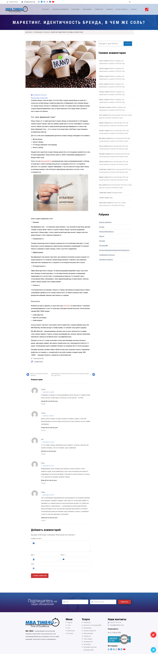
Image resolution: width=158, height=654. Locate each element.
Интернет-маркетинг (122, 9)
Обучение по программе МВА (60, 9)
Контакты (134, 9)
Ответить (43, 404)
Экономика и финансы (106, 259)
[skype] (44, 2)
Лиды (111, 198)
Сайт (33, 564)
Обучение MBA (103, 245)
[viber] (38, 2)
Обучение (102, 241)
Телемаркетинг (99, 9)
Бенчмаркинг (88, 628)
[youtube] (52, 2)
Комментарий (36, 538)
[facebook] (50, 2)
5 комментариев (38, 361)
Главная (69, 622)
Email (63, 555)
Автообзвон (87, 644)
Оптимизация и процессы (40, 95)
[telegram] (41, 2)
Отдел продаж (75, 9)
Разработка (109, 9)
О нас (69, 625)
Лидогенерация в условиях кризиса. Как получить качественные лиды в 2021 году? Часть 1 (70, 374)
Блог (68, 628)
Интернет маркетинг (105, 222)
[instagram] (47, 2)
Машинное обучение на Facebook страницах (39, 374)
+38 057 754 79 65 (13, 2)
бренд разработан (46, 161)
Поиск (128, 43)
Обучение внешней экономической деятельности (114, 250)
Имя (33, 555)
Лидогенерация (87, 9)
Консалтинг (45, 9)
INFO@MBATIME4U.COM (29, 2)
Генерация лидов (117, 193)
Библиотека (71, 631)
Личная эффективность (106, 231)
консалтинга (66, 306)
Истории (101, 227)
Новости (101, 236)
